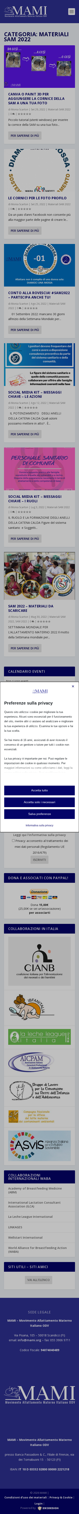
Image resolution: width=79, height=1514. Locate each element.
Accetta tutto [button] (39, 790)
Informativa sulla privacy (39, 825)
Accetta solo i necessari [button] (39, 802)
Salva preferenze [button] (39, 814)
